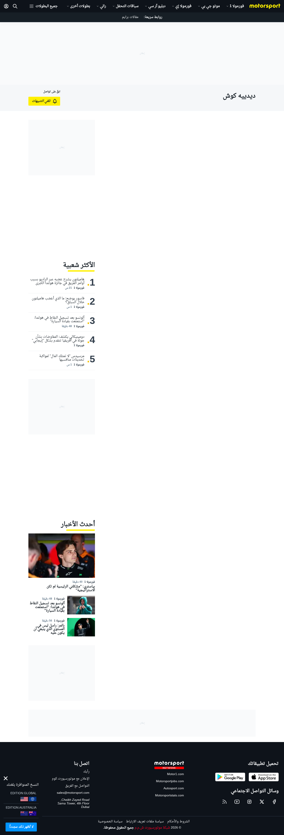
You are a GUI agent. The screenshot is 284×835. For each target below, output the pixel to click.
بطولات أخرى (80, 6)
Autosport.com (174, 789)
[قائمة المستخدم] (6, 6)
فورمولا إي (183, 6)
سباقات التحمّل (127, 6)
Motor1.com (175, 774)
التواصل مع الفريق (77, 786)
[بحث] (15, 6)
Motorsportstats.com (169, 796)
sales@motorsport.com (73, 793)
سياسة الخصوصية (110, 822)
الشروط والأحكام (178, 822)
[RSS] (224, 801)
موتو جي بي (210, 6)
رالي (103, 6)
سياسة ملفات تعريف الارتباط (145, 822)
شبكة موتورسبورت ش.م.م (152, 828)
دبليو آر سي (157, 6)
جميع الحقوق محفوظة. (118, 828)
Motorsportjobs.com (170, 781)
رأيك (86, 772)
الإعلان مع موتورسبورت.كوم (70, 779)
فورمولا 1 (237, 6)
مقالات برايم (130, 17)
